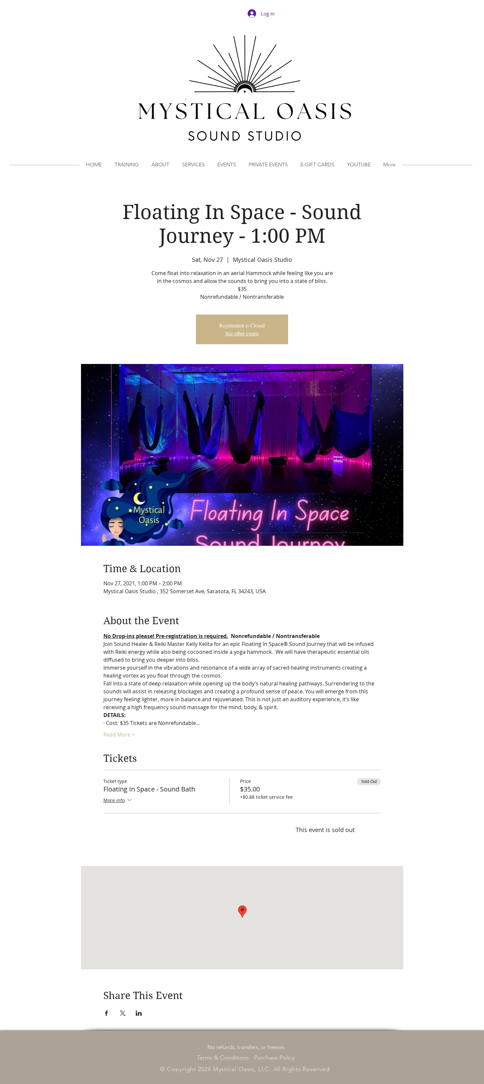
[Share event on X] (123, 1013)
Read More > (119, 734)
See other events (242, 333)
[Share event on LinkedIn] (139, 1013)
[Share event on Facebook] (106, 1013)
